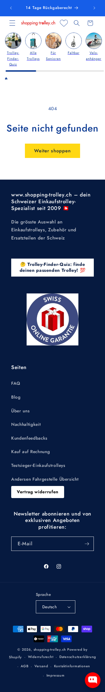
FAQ (15, 383)
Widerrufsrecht (40, 656)
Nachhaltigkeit (26, 424)
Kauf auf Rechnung (30, 452)
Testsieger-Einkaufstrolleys (38, 465)
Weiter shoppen (52, 150)
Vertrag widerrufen (38, 492)
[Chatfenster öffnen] (93, 680)
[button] (12, 23)
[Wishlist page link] (64, 23)
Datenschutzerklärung (77, 656)
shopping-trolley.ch (50, 649)
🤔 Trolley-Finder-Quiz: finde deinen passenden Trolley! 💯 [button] (53, 267)
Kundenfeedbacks (29, 438)
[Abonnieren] (87, 544)
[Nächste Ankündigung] (94, 8)
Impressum (55, 675)
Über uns (20, 411)
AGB (24, 666)
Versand (41, 666)
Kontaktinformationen (72, 666)
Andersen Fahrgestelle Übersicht (44, 479)
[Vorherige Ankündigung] (11, 8)
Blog (16, 397)
